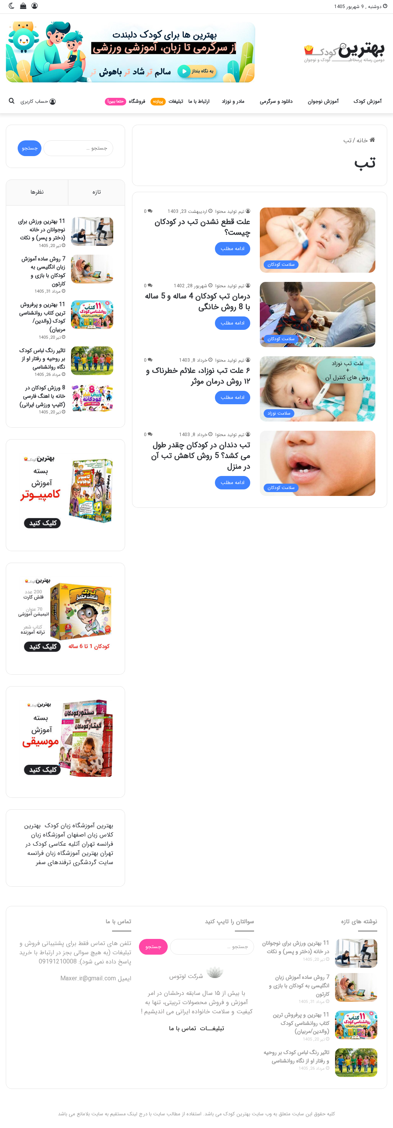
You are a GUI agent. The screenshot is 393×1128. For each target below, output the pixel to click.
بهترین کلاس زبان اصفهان (68, 830)
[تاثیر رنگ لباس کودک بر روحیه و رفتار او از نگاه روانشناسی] (92, 360)
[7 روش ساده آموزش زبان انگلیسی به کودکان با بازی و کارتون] (92, 269)
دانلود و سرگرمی (276, 101)
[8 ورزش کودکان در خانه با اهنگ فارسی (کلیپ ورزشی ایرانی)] (92, 398)
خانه (363, 140)
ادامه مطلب (232, 249)
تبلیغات (168, 101)
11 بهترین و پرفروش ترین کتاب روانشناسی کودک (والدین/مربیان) (42, 317)
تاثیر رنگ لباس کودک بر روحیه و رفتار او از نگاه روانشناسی (42, 358)
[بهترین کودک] (343, 52)
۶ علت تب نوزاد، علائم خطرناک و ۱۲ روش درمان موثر (198, 376)
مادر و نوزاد (233, 101)
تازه (96, 192)
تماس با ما (182, 1028)
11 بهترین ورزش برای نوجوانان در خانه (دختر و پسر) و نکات (41, 229)
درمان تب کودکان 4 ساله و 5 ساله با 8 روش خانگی (197, 301)
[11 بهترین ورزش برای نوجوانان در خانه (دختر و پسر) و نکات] (92, 231)
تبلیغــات (212, 1028)
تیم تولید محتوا (229, 211)
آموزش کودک (367, 101)
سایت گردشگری (93, 862)
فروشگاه (126, 101)
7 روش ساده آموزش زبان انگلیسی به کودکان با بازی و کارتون (43, 271)
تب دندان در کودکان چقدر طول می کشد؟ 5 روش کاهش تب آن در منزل (200, 456)
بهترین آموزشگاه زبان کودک (79, 825)
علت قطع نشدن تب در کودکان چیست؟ (202, 227)
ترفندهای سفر (53, 862)
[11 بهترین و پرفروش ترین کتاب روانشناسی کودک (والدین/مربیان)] (92, 314)
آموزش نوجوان (323, 101)
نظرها (37, 192)
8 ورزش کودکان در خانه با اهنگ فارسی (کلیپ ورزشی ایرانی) (42, 396)
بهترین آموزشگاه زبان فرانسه (62, 853)
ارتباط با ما (199, 101)
